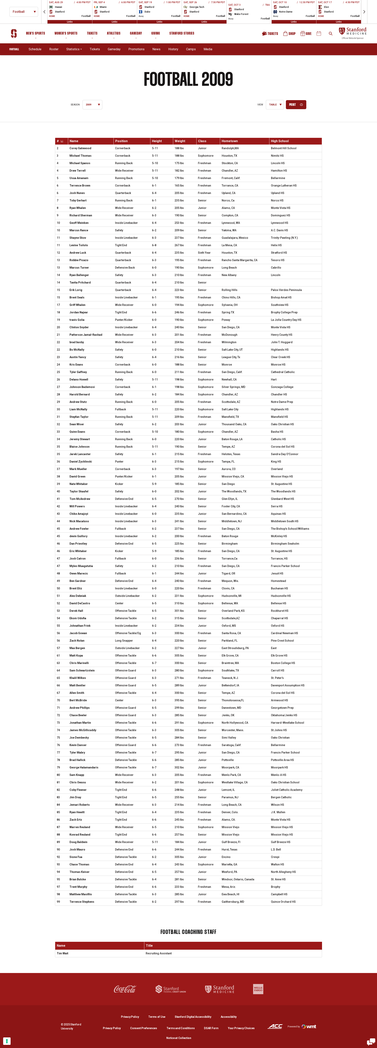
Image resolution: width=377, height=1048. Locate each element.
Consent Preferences (143, 1028)
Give (306, 34)
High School (280, 141)
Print (292, 105)
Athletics (114, 33)
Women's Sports (66, 33)
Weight (180, 141)
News (156, 49)
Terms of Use (156, 1016)
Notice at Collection (178, 1038)
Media (208, 49)
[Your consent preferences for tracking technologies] (7, 1041)
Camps (191, 49)
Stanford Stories (181, 34)
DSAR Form (211, 1028)
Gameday (136, 33)
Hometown (230, 141)
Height (157, 141)
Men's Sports (35, 33)
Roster (54, 49)
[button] (44, 12)
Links (70, 21)
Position (121, 141)
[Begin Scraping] (371, 1042)
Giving (155, 33)
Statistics (73, 49)
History (173, 49)
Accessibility (229, 1016)
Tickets (92, 33)
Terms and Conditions (181, 1028)
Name (74, 141)
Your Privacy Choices (241, 1028)
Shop (289, 34)
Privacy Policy (133, 1016)
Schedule (35, 49)
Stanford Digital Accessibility (196, 1016)
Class (202, 141)
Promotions (136, 49)
